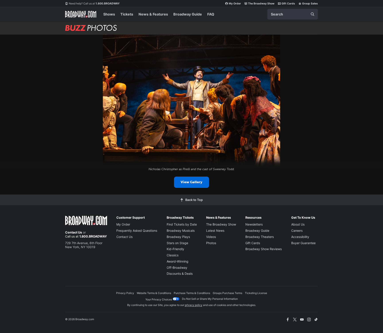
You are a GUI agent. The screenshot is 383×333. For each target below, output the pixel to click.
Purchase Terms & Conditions (192, 293)
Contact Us (73, 232)
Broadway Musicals (181, 230)
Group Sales (310, 3)
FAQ (210, 14)
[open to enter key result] (312, 14)
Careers (297, 230)
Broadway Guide (187, 14)
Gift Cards (288, 3)
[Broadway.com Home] (80, 14)
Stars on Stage (177, 243)
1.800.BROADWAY (94, 3)
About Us (298, 224)
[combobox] (292, 14)
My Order (235, 3)
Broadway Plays (178, 237)
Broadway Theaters (259, 237)
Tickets (126, 14)
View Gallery (191, 182)
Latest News (215, 230)
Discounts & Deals (180, 273)
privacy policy (193, 305)
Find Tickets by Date (182, 224)
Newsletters (254, 224)
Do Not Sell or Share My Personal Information (210, 298)
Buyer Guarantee (303, 243)
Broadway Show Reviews (263, 249)
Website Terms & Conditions (154, 293)
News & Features (153, 14)
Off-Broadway (177, 267)
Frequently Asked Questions (136, 230)
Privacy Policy (125, 293)
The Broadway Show (261, 3)
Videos (211, 237)
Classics (172, 255)
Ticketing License (256, 293)
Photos (211, 243)
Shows (109, 14)
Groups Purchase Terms (227, 293)
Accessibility (300, 237)
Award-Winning (177, 261)
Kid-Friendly (175, 249)
